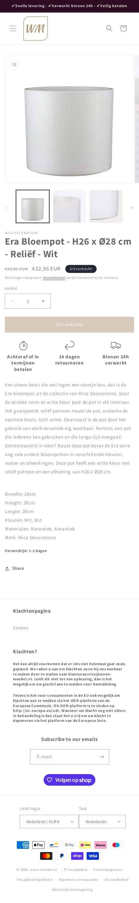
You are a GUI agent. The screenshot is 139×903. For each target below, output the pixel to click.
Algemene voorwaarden (79, 879)
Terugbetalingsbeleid (34, 879)
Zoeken (21, 628)
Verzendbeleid (117, 879)
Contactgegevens (108, 869)
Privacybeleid (75, 869)
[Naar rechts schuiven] (132, 208)
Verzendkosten (54, 278)
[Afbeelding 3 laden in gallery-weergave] (106, 206)
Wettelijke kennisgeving (72, 889)
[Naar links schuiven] (7, 208)
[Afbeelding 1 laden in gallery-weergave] (32, 206)
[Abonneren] (102, 756)
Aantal (11, 288)
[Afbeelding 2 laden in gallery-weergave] (69, 206)
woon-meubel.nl (43, 869)
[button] (13, 28)
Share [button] (18, 568)
